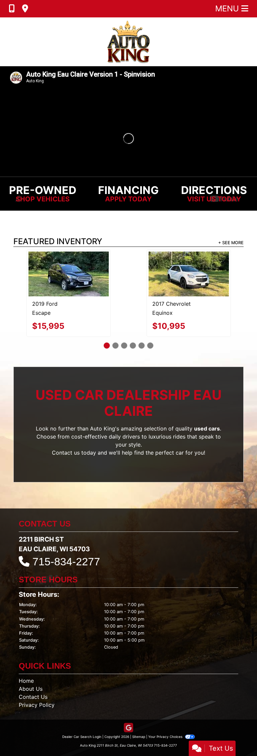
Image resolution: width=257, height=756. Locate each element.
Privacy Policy (37, 690)
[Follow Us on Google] (128, 713)
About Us (30, 674)
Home (26, 666)
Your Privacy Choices (165, 722)
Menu (228, 8)
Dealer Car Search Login (81, 722)
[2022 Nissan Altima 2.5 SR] (68, 266)
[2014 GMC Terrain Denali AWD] (188, 266)
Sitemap (138, 722)
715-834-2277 (66, 547)
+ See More (231, 242)
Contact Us (33, 682)
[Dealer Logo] (128, 42)
